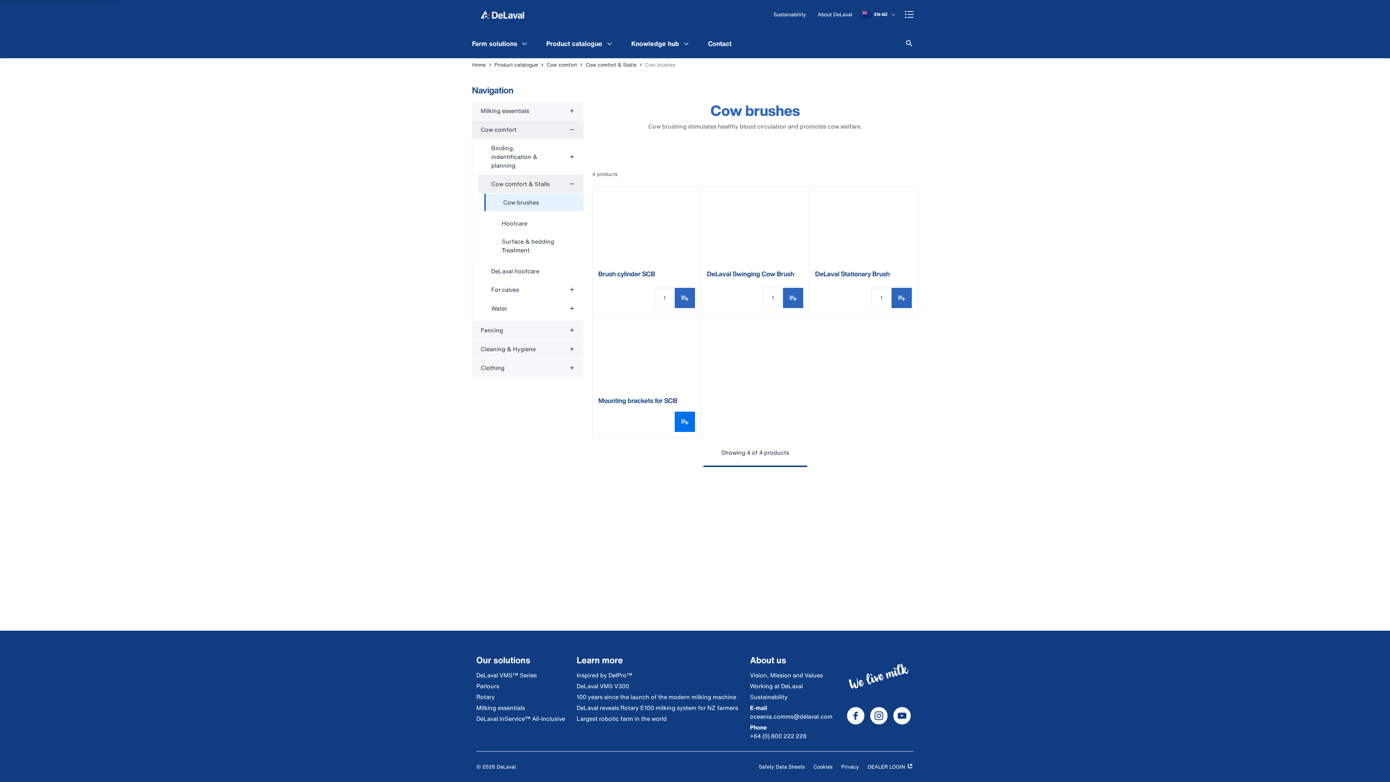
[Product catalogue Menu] (609, 43)
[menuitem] (500, 43)
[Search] (909, 43)
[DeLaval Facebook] (855, 715)
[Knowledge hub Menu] (686, 43)
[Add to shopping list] (685, 298)
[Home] (502, 14)
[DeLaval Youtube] (902, 715)
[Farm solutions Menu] (524, 43)
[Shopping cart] (909, 14)
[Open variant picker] (685, 422)
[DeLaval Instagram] (878, 715)
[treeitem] (534, 203)
